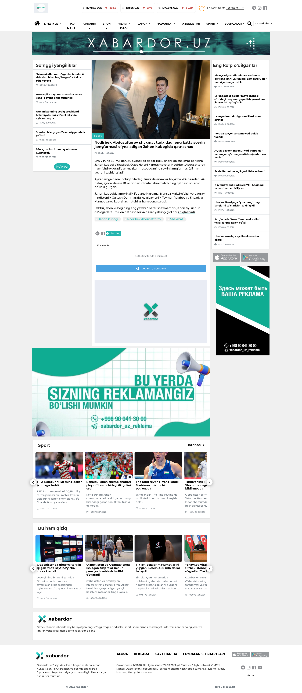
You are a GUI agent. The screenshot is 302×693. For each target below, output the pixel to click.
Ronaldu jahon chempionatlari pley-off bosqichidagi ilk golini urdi (59, 485)
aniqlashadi (186, 212)
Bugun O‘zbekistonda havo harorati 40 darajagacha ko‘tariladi (205, 568)
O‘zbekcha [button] (263, 23)
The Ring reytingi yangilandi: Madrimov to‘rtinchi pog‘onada (107, 485)
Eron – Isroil (106, 28)
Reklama (141, 654)
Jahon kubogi (108, 219)
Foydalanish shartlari (204, 654)
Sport (98, 135)
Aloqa (122, 654)
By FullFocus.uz (225, 686)
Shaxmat (176, 219)
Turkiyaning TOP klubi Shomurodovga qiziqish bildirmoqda (153, 485)
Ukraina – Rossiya (89, 28)
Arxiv (250, 675)
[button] (52, 23)
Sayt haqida (166, 654)
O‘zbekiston (191, 23)
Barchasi (194, 445)
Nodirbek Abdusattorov (144, 219)
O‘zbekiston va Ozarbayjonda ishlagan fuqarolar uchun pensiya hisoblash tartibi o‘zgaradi (58, 570)
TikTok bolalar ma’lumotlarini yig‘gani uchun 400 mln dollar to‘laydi (108, 568)
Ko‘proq (62, 166)
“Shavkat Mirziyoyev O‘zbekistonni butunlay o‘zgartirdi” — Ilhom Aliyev (155, 568)
